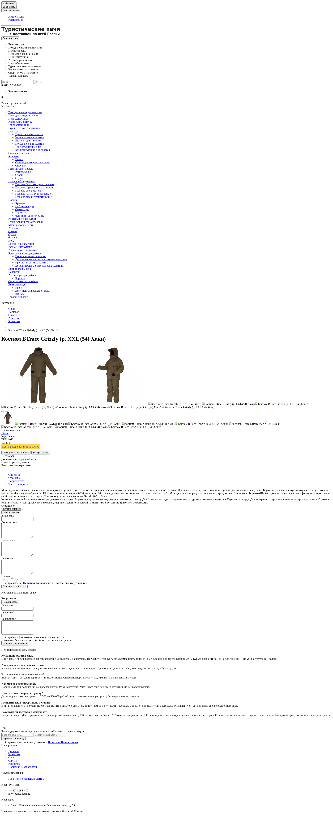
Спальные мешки (18, 153)
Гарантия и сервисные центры (26, 778)
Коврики (13, 156)
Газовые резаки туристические (33, 196)
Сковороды (22, 209)
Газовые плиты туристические (33, 193)
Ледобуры (14, 271)
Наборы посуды (24, 206)
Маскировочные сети (21, 224)
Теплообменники (18, 124)
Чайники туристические (29, 215)
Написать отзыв (11, 512)
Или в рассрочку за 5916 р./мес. (21, 446)
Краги (19, 287)
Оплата (12, 315)
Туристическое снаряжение (24, 128)
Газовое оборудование (21, 181)
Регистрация (15, 19)
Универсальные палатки (29, 137)
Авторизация (16, 16)
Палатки (13, 131)
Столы (19, 174)
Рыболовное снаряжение (23, 250)
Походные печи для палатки (25, 112)
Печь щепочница (18, 118)
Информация (9, 745)
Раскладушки (23, 171)
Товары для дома (18, 296)
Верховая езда (16, 284)
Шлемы (19, 293)
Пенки (19, 159)
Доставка (13, 311)
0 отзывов (9, 455)
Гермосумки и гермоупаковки (26, 221)
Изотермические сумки (22, 218)
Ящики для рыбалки (20, 268)
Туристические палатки (29, 134)
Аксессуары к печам (20, 121)
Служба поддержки (12, 772)
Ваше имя (7, 605)
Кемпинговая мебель (20, 168)
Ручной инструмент (20, 246)
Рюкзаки (13, 228)
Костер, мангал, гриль (21, 243)
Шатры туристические (28, 140)
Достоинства (9, 522)
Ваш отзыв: (8, 558)
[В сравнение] (6, 411)
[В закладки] (2, 411)
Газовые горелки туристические (34, 187)
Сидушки (21, 165)
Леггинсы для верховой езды (32, 290)
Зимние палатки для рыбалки (25, 253)
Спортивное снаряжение (23, 281)
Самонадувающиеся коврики (32, 162)
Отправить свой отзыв (14, 586)
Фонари (13, 237)
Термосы (20, 212)
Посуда (12, 199)
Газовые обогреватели (28, 190)
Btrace (4, 433)
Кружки (20, 203)
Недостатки (8, 540)
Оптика (12, 231)
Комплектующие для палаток (32, 149)
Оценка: (6, 576)
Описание (14, 474)
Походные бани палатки (29, 143)
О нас (11, 308)
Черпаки (20, 278)
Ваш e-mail (7, 612)
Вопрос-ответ (16, 480)
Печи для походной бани (23, 115)
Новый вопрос (10, 602)
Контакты (14, 321)
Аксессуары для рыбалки (23, 275)
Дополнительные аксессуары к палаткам (39, 265)
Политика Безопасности (22, 766)
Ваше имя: (7, 515)
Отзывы (14, 477)
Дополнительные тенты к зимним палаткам (41, 259)
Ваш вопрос (8, 618)
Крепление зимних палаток (31, 262)
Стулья (19, 178)
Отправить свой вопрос (15, 643)
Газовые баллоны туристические (34, 184)
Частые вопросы (18, 484)
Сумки (12, 234)
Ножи (11, 240)
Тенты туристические (28, 146)
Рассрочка (14, 318)
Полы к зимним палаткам (30, 256)
